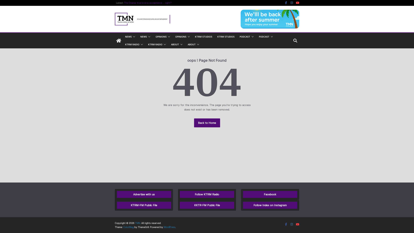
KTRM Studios (203, 36)
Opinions (161, 36)
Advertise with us (144, 194)
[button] (133, 36)
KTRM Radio (132, 44)
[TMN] (119, 40)
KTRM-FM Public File (144, 205)
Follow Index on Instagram (270, 205)
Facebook (270, 194)
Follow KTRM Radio (207, 194)
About (175, 44)
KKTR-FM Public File (207, 205)
